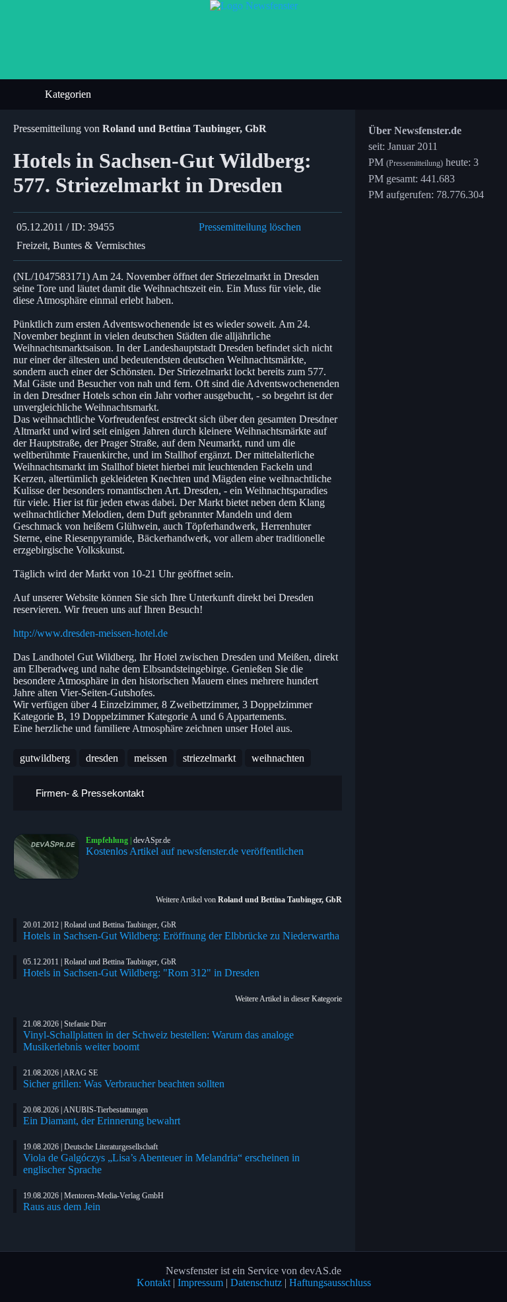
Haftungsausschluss (330, 1282)
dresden (102, 758)
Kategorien (69, 94)
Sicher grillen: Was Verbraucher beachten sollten (123, 1083)
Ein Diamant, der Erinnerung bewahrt (101, 1120)
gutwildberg (45, 758)
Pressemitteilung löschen (250, 227)
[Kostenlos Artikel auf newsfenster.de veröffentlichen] (49, 857)
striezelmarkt (209, 758)
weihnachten (278, 758)
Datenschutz (256, 1282)
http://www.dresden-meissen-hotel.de (90, 633)
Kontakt (153, 1282)
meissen (150, 758)
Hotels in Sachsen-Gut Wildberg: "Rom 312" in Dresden (141, 972)
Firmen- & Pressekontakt (88, 793)
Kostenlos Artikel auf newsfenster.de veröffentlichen (195, 851)
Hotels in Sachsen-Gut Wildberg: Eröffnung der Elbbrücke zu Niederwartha (181, 935)
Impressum (200, 1282)
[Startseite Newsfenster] (254, 5)
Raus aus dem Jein (61, 1206)
